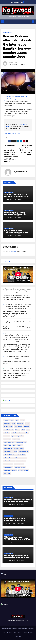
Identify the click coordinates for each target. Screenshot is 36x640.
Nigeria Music (16, 439)
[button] (30, 21)
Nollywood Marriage (9, 461)
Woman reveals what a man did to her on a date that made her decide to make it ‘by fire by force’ (16, 297)
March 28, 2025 (10, 504)
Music (19, 632)
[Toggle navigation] (17, 21)
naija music (7, 432)
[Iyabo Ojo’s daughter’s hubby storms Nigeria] (17, 357)
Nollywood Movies (21, 461)
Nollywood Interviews (20, 457)
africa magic (7, 423)
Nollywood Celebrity (9, 454)
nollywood (20, 445)
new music (26, 432)
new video (6, 436)
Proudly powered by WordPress (9, 628)
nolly (14, 445)
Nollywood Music (8, 464)
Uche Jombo (7, 473)
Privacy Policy (18, 636)
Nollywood (9, 632)
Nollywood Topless (23, 470)
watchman (14, 62)
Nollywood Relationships (10, 470)
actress (22, 420)
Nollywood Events (8, 457)
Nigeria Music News (9, 442)
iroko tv (17, 429)
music (23, 429)
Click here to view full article (12, 133)
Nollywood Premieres (19, 467)
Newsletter (30, 632)
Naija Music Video (16, 432)
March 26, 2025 (10, 560)
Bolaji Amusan (18, 426)
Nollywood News (7, 32)
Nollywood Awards (23, 451)
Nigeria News (7, 445)
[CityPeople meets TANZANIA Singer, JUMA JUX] (17, 323)
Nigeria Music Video (21, 442)
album (13, 423)
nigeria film (20, 436)
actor (17, 420)
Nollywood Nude (8, 467)
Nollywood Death (20, 454)
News (15, 632)
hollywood (26, 426)
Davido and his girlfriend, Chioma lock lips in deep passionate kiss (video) (25, 150)
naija (28, 429)
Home (4, 632)
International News (8, 429)
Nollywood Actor (8, 448)
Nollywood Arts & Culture (10, 451)
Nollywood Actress (19, 448)
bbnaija (27, 423)
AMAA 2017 (20, 423)
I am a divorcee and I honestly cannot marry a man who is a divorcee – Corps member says (17, 375)
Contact (25, 632)
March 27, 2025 (10, 523)
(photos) (6, 420)
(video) (12, 420)
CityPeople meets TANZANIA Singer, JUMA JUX (16, 232)
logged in (13, 251)
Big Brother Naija (8, 426)
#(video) (22, 64)
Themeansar (31, 628)
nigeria (13, 436)
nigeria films (7, 439)
